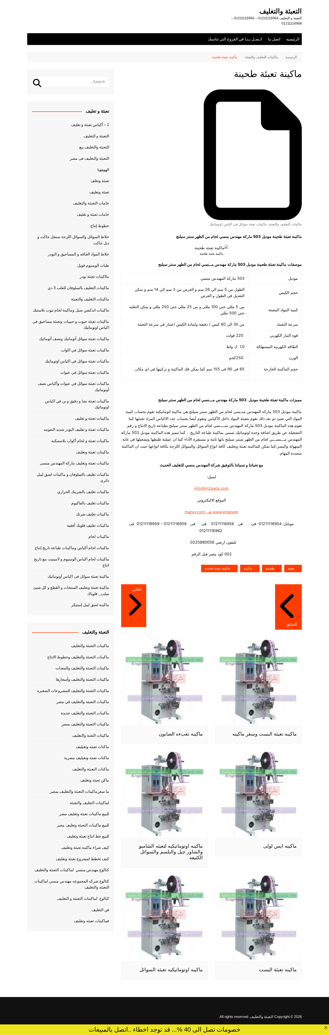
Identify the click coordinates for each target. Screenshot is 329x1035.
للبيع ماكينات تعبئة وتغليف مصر (84, 814)
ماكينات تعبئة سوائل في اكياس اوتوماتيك (238, 224)
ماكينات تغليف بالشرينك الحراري (83, 492)
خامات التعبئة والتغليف (91, 203)
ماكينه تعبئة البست (278, 969)
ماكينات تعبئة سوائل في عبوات (84, 372)
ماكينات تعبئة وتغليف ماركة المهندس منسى (74, 463)
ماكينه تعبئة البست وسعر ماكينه (264, 734)
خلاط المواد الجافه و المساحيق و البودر (78, 254)
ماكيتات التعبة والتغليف (90, 735)
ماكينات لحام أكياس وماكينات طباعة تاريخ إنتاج (72, 548)
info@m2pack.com (211, 488)
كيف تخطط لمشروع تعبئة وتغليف (82, 859)
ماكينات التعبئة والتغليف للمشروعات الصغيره (73, 691)
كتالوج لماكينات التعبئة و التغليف (83, 898)
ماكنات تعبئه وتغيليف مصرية (86, 758)
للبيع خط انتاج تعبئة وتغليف (88, 836)
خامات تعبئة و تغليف (93, 214)
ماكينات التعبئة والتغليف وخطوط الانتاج (78, 657)
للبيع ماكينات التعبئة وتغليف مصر (83, 825)
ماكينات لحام (98, 536)
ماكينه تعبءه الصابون (181, 734)
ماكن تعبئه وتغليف (94, 780)
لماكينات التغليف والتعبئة (89, 803)
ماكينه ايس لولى (280, 846)
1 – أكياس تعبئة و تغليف (90, 125)
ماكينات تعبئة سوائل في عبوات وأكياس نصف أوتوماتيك (73, 386)
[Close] (326, 1027)
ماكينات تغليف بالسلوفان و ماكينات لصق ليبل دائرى (73, 477)
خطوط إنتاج (99, 226)
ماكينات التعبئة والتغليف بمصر (85, 724)
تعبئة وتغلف (100, 181)
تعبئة (291, 568)
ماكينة (248, 568)
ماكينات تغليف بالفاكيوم (90, 503)
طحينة (270, 568)
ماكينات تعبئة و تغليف (92, 418)
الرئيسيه (292, 39)
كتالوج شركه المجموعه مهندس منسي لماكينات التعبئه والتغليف (71, 884)
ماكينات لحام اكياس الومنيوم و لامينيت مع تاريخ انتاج (71, 562)
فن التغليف (100, 910)
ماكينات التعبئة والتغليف (90, 646)
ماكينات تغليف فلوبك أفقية (88, 525)
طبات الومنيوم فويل (93, 265)
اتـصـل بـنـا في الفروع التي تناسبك (235, 39)
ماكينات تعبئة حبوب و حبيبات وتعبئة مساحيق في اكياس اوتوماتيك (71, 324)
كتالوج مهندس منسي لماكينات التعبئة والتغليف (71, 870)
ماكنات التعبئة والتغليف (90, 769)
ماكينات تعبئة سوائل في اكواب (85, 350)
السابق (291, 624)
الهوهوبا (103, 170)
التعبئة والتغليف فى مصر (89, 158)
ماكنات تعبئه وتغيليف (92, 747)
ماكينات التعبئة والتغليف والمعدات (82, 668)
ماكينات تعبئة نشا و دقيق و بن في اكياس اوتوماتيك (77, 404)
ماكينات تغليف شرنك (92, 514)
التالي (136, 589)
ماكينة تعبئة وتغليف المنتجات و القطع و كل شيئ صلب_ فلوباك (71, 590)
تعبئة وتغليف (99, 192)
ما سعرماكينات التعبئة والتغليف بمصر (79, 791)
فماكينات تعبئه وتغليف (91, 921)
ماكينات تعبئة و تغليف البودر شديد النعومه (76, 429)
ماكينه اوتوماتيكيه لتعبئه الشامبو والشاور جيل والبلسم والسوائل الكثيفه (171, 851)
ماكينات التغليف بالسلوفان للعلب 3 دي (78, 288)
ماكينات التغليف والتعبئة (285, 224)
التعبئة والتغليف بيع (94, 147)
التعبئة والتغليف (280, 11)
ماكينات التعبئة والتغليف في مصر (82, 702)
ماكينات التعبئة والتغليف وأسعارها (82, 679)
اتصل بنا (274, 39)
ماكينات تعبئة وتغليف (92, 452)
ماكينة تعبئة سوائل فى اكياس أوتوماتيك (78, 576)
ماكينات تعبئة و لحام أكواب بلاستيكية (80, 441)
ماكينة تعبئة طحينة (217, 568)
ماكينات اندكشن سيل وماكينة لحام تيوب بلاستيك (71, 310)
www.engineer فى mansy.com (211, 511)
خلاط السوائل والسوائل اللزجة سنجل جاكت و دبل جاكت (73, 240)
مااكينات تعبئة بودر (94, 276)
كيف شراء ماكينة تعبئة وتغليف (85, 847)
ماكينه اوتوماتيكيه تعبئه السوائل (171, 969)
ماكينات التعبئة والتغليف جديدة (85, 713)
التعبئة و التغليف (96, 136)
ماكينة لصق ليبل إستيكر (90, 605)
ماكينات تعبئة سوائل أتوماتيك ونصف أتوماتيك (74, 339)
